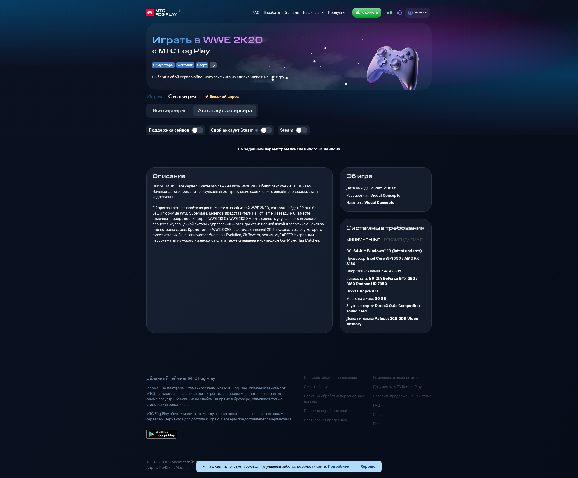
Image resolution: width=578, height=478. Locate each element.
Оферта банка (316, 387)
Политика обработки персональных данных (334, 399)
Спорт (202, 65)
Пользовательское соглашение (330, 377)
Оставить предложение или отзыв (402, 396)
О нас (377, 414)
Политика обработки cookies (328, 411)
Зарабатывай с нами (281, 12)
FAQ (256, 12)
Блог (377, 424)
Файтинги (185, 65)
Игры (154, 96)
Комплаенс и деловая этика (396, 377)
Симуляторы (163, 65)
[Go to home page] (198, 12)
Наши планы (313, 12)
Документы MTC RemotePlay (397, 387)
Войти (421, 12)
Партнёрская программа (325, 420)
